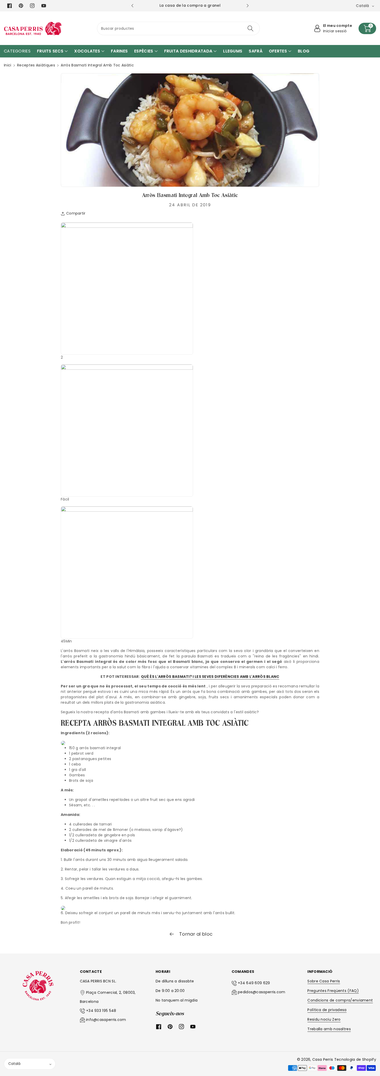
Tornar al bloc (195, 934)
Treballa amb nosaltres (329, 1029)
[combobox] (178, 28)
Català (14, 1063)
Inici (7, 65)
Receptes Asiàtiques (36, 65)
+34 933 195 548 (101, 1010)
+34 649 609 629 (254, 983)
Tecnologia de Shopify (355, 1059)
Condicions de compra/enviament (340, 1000)
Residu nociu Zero (323, 1019)
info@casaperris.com (106, 1019)
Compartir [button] (76, 213)
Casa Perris (322, 1059)
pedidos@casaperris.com (261, 992)
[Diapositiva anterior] (132, 5)
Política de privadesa (326, 1009)
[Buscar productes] (250, 28)
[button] (367, 28)
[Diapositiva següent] (247, 5)
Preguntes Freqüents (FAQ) (333, 990)
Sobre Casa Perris (323, 981)
